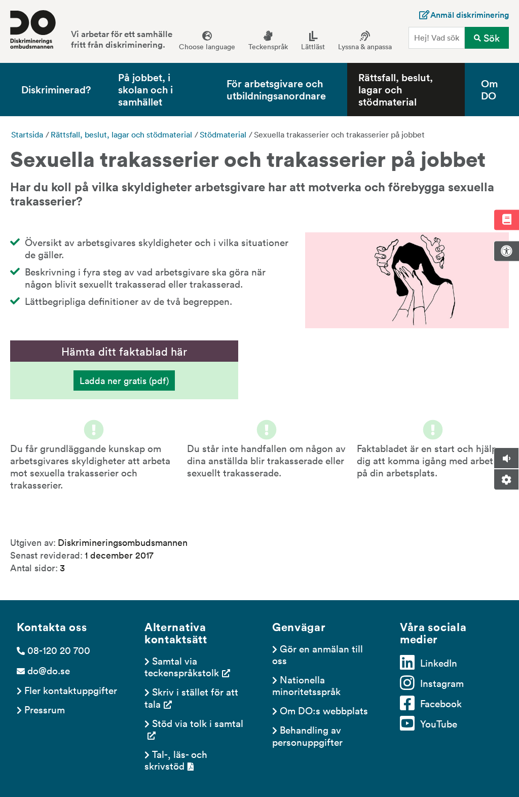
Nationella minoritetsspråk (306, 685)
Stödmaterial (223, 134)
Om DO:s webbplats (324, 710)
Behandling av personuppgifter (308, 735)
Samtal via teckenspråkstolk (181, 666)
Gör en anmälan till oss (318, 654)
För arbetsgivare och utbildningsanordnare (276, 89)
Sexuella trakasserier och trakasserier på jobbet (339, 134)
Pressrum (44, 709)
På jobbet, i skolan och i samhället (145, 89)
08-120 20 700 (58, 649)
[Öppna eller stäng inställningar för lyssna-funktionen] (506, 479)
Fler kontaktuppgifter (70, 690)
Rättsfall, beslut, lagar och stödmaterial (395, 89)
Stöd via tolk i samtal (197, 723)
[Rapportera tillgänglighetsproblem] (506, 251)
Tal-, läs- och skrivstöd (177, 759)
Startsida (27, 134)
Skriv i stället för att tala (192, 697)
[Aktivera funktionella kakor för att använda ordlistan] (506, 220)
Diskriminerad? (56, 89)
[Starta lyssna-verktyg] (506, 458)
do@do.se (48, 670)
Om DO (489, 89)
